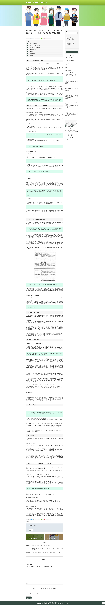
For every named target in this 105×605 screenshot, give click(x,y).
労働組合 (67, 123)
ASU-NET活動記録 (67, 63)
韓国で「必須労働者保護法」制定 (34, 43)
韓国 (72, 126)
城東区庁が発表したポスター (49, 229)
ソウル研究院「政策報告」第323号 (33, 146)
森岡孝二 (67, 124)
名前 (27, 574)
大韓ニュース (30, 134)
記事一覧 (30, 530)
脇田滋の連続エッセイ (51, 35)
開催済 (73, 125)
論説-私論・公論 (67, 61)
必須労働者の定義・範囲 (32, 51)
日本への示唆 (31, 55)
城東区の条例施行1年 (32, 53)
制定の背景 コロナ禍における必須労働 (35, 45)
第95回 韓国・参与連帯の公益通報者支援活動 (71, 99)
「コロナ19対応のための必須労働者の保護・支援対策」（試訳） (45, 284)
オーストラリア (68, 121)
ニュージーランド (73, 121)
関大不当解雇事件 (68, 126)
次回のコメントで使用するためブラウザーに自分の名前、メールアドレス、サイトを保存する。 (42, 588)
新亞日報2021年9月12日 (31, 307)
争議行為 (75, 122)
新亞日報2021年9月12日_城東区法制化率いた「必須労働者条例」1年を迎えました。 (41, 412)
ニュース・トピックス (44, 35)
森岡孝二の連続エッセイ (68, 70)
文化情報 (66, 67)
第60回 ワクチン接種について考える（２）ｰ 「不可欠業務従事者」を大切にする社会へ (41, 77)
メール (27, 578)
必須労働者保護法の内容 (32, 49)
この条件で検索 (72, 51)
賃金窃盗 (70, 125)
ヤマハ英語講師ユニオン (69, 122)
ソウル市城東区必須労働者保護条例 (34, 47)
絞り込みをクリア (69, 49)
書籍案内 (66, 66)
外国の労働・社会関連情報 (68, 60)
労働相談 (66, 64)
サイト (27, 583)
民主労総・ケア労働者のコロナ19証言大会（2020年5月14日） (38, 160)
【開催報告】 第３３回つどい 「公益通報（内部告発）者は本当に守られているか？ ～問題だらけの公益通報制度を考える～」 (71, 96)
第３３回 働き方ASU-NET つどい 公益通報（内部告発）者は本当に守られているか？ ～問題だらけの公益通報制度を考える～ (71, 110)
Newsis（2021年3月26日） (32, 190)
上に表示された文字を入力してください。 (32, 593)
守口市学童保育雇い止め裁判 (73, 123)
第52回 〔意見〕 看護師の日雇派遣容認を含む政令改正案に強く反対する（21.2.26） (41, 488)
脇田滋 (28, 521)
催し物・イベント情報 (68, 58)
